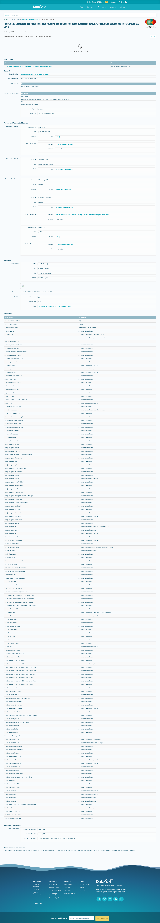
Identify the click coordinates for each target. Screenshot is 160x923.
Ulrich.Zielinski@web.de (64, 169)
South (34, 273)
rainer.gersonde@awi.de (64, 207)
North (34, 264)
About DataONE (86, 884)
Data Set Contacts (12, 158)
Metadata (14, 15)
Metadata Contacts (12, 126)
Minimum (32, 297)
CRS (34, 306)
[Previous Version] (43, 20)
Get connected (102, 918)
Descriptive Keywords (11, 93)
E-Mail (51, 137)
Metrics (82, 887)
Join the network (55, 890)
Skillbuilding (68, 884)
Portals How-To (70, 893)
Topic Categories (13, 83)
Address (33, 136)
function (50, 149)
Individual (33, 159)
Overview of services (37, 885)
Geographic (15, 263)
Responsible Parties (12, 179)
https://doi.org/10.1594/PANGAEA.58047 (35, 74)
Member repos (54, 887)
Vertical (16, 296)
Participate (53, 884)
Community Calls (55, 898)
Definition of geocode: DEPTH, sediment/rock (55, 306)
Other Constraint (30, 838)
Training (67, 887)
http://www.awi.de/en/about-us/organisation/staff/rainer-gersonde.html (82, 215)
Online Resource (30, 144)
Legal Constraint (13, 829)
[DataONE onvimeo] (104, 899)
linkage (50, 144)
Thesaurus (32, 113)
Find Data (39, 903)
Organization (32, 127)
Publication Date (13, 79)
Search (7, 15)
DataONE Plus (38, 889)
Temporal (15, 292)
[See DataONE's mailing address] (121, 899)
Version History (49, 19)
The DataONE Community (53, 894)
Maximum (32, 301)
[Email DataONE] (110, 899)
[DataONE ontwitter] (98, 899)
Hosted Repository (37, 893)
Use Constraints (30, 834)
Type (34, 109)
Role (34, 131)
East (34, 268)
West (34, 278)
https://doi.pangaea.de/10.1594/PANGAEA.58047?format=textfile (28, 66)
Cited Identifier (13, 74)
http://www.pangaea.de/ (64, 144)
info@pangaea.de (62, 137)
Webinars (67, 890)
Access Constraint (30, 829)
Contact (83, 890)
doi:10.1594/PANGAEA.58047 (31, 19)
